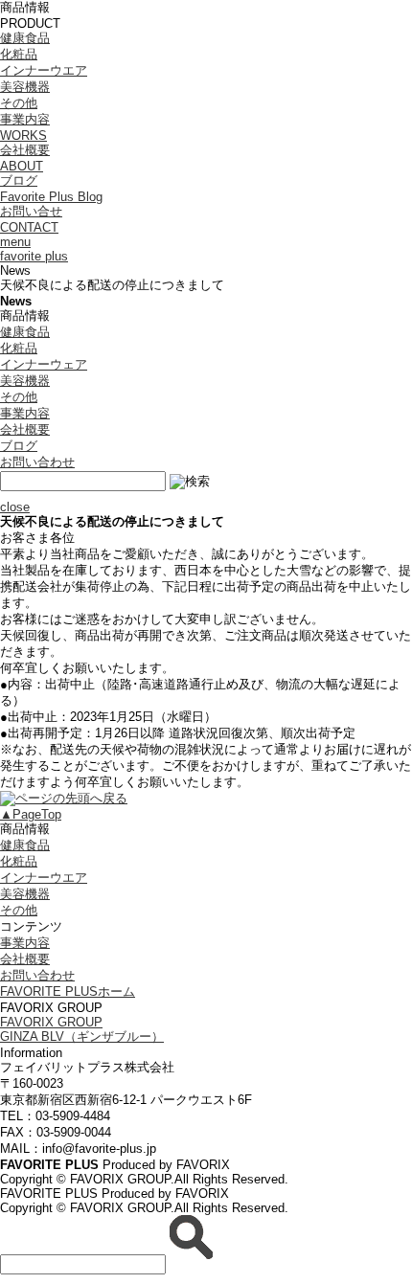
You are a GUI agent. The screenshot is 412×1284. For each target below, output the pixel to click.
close (15, 507)
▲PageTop (30, 814)
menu (15, 242)
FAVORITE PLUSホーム (67, 991)
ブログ (18, 446)
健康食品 (25, 38)
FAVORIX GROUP (51, 1022)
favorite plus (34, 256)
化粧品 (18, 54)
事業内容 (25, 413)
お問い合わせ (37, 462)
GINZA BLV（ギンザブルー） (82, 1036)
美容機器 (25, 86)
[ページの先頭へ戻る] (63, 798)
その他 (18, 103)
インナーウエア (43, 70)
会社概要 (25, 429)
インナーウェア (43, 364)
